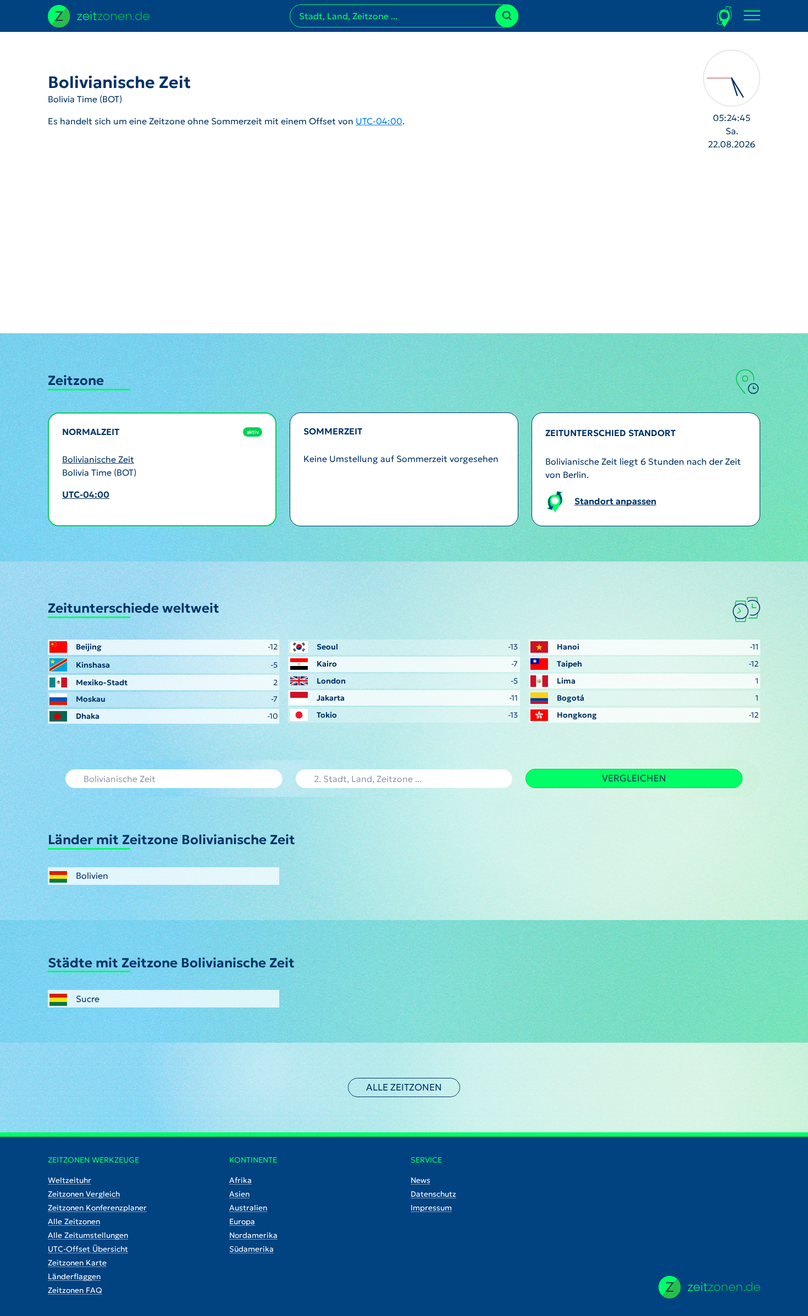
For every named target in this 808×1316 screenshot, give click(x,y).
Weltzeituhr (69, 1180)
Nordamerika (253, 1235)
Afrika (240, 1180)
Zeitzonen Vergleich (84, 1194)
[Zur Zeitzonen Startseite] (99, 14)
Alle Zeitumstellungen (88, 1235)
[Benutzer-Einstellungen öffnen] (725, 16)
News (420, 1180)
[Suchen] (506, 15)
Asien (239, 1194)
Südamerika (251, 1249)
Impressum (431, 1208)
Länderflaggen (74, 1276)
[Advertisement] (404, 251)
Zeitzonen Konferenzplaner (97, 1208)
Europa (242, 1221)
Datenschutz (433, 1194)
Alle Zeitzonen (404, 1087)
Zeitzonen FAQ (75, 1290)
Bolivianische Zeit (98, 459)
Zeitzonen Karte (77, 1263)
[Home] (709, 1287)
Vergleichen (634, 778)
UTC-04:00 (379, 120)
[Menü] (752, 15)
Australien (248, 1208)
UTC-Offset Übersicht (88, 1249)
